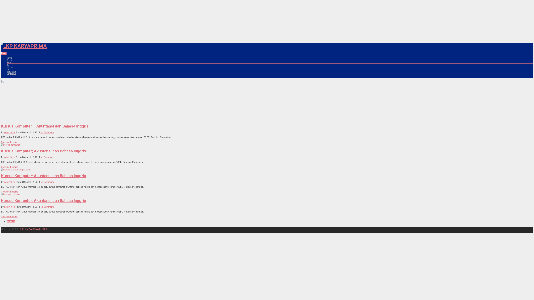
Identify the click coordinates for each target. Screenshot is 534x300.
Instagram (11, 72)
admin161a (9, 132)
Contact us (11, 74)
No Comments (47, 132)
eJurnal (10, 67)
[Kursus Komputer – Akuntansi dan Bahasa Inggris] (38, 120)
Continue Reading (9, 142)
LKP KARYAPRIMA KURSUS (34, 229)
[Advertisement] (267, 20)
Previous (11, 221)
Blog (9, 65)
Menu (4, 53)
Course (10, 60)
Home (9, 58)
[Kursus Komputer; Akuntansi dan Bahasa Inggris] (10, 144)
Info (8, 69)
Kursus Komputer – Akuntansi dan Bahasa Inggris (44, 126)
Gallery (10, 62)
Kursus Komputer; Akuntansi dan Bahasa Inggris (43, 151)
